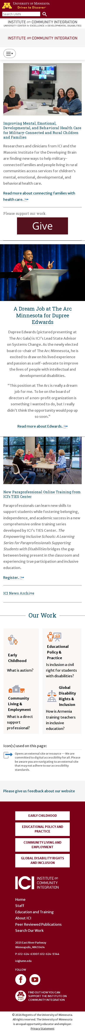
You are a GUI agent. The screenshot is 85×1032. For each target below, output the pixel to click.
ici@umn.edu (23, 961)
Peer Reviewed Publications (38, 924)
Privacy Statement (42, 1028)
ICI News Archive (18, 593)
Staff (19, 905)
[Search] (43, 14)
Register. (11, 577)
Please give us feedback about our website (39, 791)
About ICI (23, 918)
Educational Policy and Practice (42, 829)
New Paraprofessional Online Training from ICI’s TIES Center (42, 494)
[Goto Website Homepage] (42, 37)
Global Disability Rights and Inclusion (42, 860)
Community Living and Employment (42, 845)
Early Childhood (42, 816)
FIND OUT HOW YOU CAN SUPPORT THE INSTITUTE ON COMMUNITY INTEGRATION (47, 996)
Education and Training (34, 912)
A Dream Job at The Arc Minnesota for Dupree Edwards (43, 315)
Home (20, 899)
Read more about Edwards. (40, 426)
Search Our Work (29, 930)
